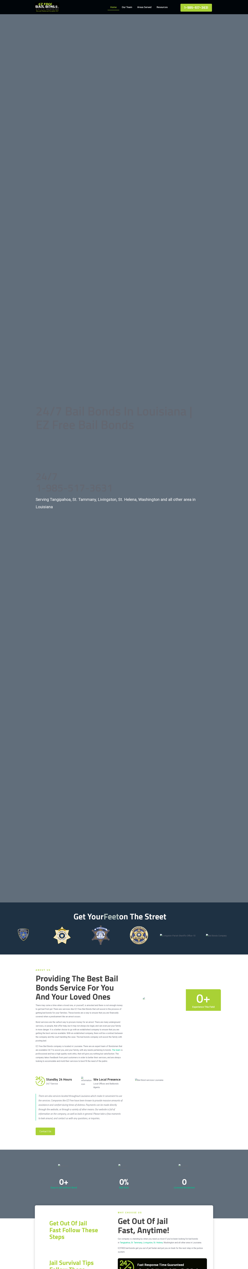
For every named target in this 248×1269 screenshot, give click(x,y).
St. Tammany (136, 1242)
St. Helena (158, 1242)
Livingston (148, 1242)
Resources (162, 7)
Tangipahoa (125, 1242)
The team (116, 1050)
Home (113, 7)
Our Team (127, 7)
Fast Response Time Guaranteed (160, 1264)
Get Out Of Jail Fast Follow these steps (73, 1229)
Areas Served (144, 7)
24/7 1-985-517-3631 (74, 481)
